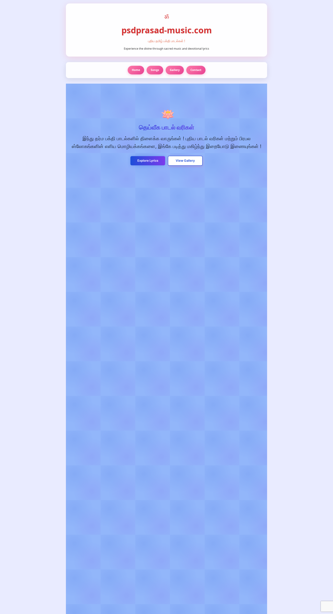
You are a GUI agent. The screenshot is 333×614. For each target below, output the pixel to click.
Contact (195, 70)
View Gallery (185, 160)
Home (136, 70)
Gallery (175, 70)
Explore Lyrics (147, 160)
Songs (155, 70)
